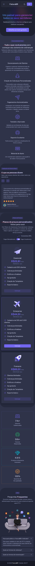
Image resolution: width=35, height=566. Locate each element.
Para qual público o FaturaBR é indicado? (15, 538)
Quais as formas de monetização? (13, 554)
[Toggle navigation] (4, 4)
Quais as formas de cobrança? (12, 550)
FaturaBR (15, 563)
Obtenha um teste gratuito (17, 30)
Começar (17, 290)
